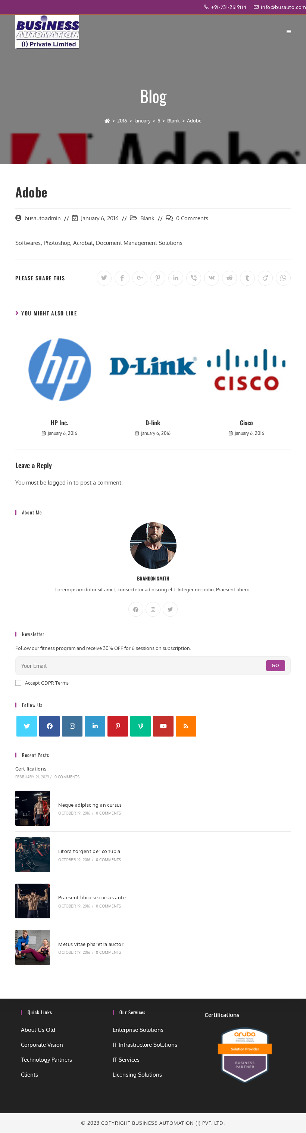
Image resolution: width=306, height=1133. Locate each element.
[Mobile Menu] (289, 31)
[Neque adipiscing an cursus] (32, 808)
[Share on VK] (211, 278)
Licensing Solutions (137, 1074)
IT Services (126, 1059)
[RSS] (186, 726)
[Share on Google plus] (139, 278)
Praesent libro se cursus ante (92, 897)
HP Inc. (59, 422)
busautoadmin (43, 218)
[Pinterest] (117, 726)
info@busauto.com (283, 7)
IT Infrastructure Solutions (145, 1044)
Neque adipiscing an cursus (90, 805)
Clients (29, 1074)
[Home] (107, 121)
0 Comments (192, 218)
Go (276, 665)
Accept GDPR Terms (47, 683)
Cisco (246, 422)
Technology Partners (46, 1059)
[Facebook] (135, 609)
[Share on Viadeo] (265, 278)
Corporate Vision (42, 1044)
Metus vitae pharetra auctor (91, 944)
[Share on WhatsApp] (283, 278)
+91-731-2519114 (229, 7)
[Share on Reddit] (229, 278)
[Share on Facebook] (122, 278)
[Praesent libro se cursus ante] (32, 901)
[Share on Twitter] (104, 278)
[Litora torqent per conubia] (32, 854)
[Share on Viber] (193, 278)
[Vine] (140, 726)
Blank (147, 218)
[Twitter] (170, 609)
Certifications (31, 769)
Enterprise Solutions (138, 1029)
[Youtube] (163, 726)
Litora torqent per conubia (89, 851)
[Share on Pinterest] (157, 278)
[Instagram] (153, 609)
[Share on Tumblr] (247, 278)
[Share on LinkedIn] (175, 278)
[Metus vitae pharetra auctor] (32, 947)
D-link (153, 422)
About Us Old (38, 1029)
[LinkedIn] (95, 726)
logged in (60, 482)
